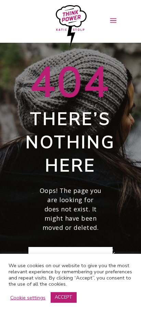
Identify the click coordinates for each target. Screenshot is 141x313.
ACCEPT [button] (64, 297)
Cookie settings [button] (28, 298)
